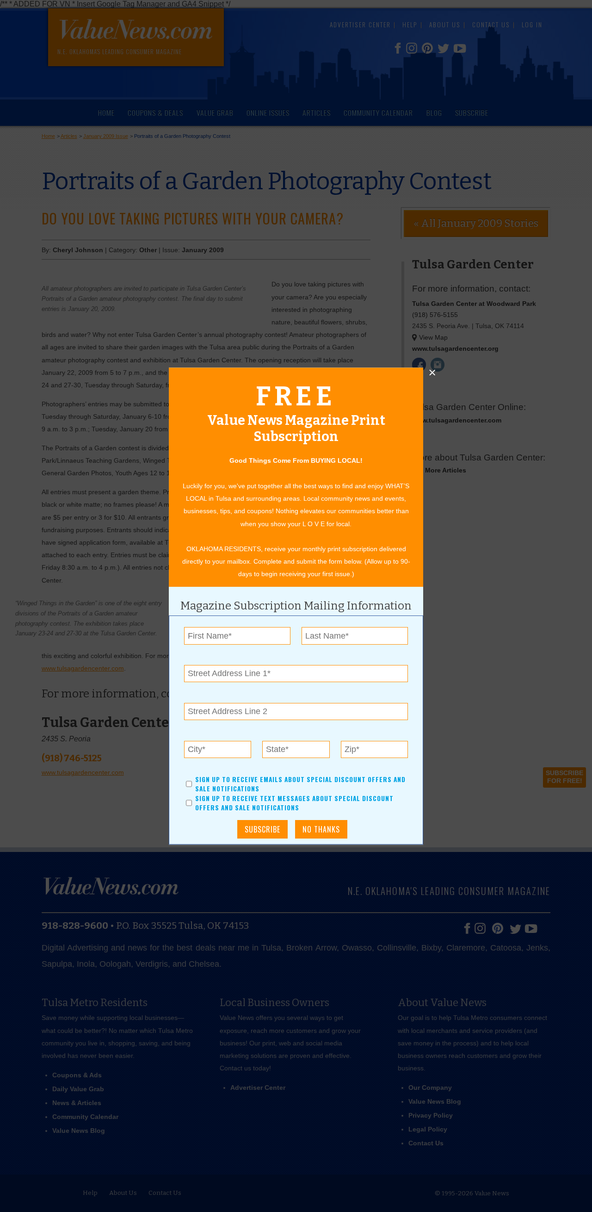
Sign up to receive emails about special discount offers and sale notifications (300, 784)
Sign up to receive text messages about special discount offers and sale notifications (294, 803)
